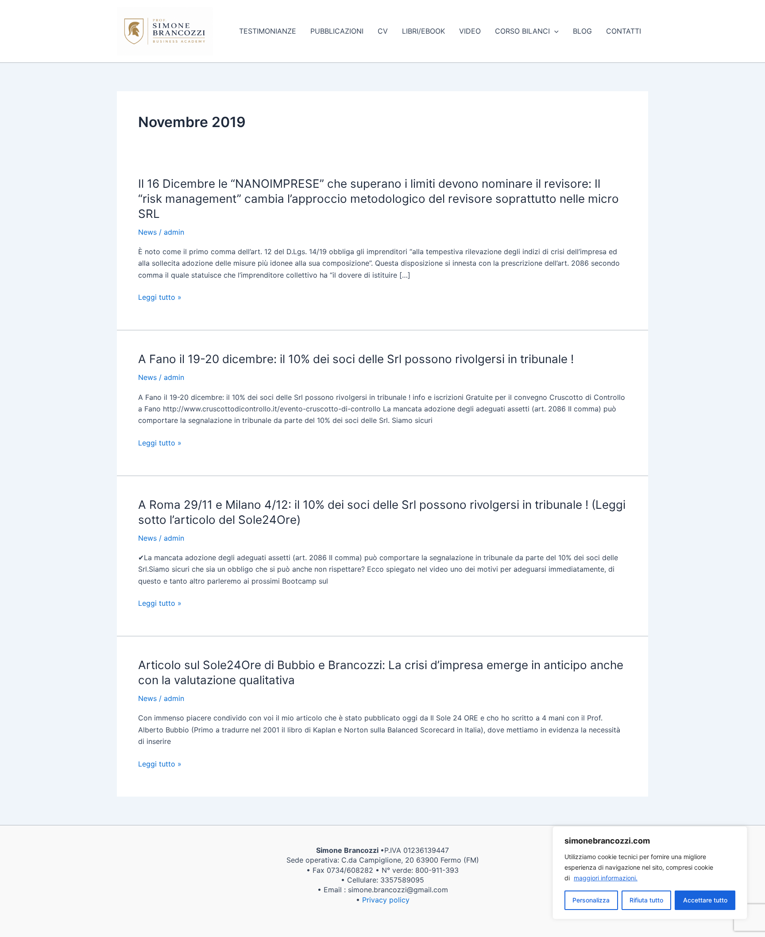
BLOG (582, 31)
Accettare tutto (705, 900)
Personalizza (591, 900)
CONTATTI (623, 31)
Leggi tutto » (160, 297)
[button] (554, 31)
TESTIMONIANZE (267, 31)
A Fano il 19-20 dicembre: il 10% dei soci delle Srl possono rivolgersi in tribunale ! (356, 359)
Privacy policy (386, 899)
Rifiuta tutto (646, 900)
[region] (649, 872)
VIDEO (470, 31)
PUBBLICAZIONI (336, 31)
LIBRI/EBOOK (423, 31)
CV (383, 31)
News (147, 232)
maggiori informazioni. (606, 878)
